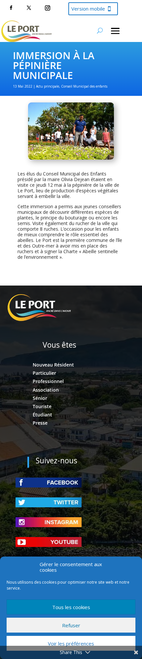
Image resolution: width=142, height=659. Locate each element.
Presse (40, 423)
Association (46, 390)
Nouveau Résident (53, 365)
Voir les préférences (71, 643)
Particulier (44, 373)
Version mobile (88, 8)
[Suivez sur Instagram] (47, 8)
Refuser (71, 625)
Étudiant (42, 414)
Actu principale (47, 86)
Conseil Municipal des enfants (84, 86)
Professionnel (48, 381)
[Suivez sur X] (28, 8)
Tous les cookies (71, 607)
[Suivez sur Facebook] (11, 8)
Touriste (42, 406)
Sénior (40, 398)
